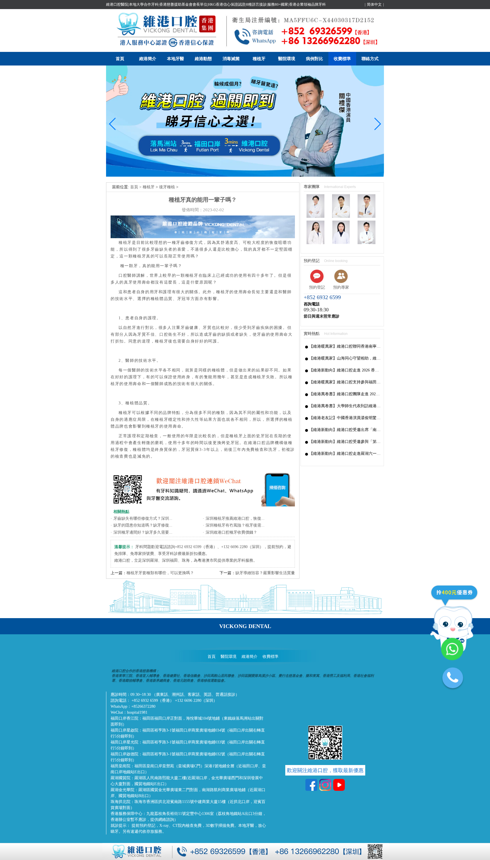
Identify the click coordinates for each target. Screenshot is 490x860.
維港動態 (203, 58)
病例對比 (314, 58)
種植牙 (259, 58)
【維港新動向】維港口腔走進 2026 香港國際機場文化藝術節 (345, 370)
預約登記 (317, 287)
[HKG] (245, 175)
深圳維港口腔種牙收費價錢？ (231, 532)
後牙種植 (167, 187)
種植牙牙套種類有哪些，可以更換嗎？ (160, 573)
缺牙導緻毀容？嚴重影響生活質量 (265, 573)
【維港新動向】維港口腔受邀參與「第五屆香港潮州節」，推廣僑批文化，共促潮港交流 (345, 441)
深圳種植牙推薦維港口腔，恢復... (235, 518)
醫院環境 (286, 58)
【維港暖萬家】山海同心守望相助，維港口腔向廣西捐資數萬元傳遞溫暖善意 (345, 358)
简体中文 (374, 4)
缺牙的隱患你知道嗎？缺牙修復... (142, 525)
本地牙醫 (175, 58)
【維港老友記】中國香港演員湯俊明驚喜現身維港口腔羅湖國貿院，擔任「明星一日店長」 (345, 418)
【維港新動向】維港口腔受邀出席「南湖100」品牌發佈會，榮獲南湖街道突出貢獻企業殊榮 (345, 430)
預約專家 (341, 287)
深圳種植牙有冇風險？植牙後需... (235, 525)
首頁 (120, 58)
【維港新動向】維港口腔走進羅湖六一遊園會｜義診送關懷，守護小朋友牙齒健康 (345, 453)
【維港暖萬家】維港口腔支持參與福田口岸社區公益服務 (345, 382)
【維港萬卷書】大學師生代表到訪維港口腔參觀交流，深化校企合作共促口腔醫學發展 (345, 406)
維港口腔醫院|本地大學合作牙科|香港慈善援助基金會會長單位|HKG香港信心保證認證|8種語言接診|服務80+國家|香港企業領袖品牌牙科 (216, 4)
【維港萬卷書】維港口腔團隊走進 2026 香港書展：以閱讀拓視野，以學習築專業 (345, 394)
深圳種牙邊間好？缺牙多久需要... (142, 532)
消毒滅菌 (231, 58)
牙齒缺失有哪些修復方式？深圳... (142, 518)
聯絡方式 (370, 58)
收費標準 (342, 58)
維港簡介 (147, 58)
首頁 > (136, 187)
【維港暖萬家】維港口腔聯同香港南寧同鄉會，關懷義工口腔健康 (345, 346)
